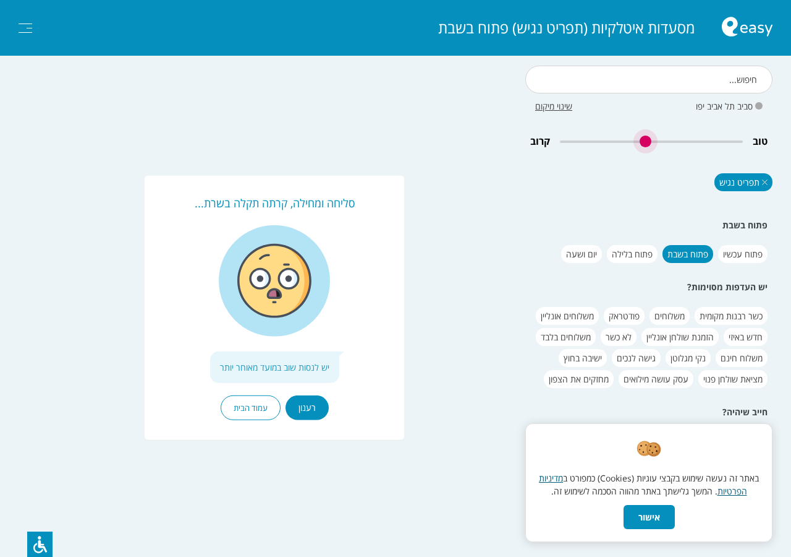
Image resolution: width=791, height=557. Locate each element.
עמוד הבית (251, 407)
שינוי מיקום (553, 106)
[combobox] (648, 79)
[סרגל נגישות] (40, 544)
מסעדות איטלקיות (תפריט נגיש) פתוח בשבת (566, 28)
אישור (649, 517)
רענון (307, 407)
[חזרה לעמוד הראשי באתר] (747, 28)
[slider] (651, 141)
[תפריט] (25, 28)
